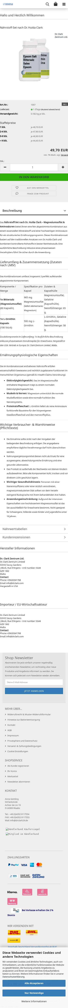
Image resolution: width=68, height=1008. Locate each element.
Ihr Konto (12, 771)
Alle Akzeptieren (34, 983)
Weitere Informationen (34, 1001)
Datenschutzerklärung (13, 976)
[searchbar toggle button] (47, 4)
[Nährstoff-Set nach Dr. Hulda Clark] (34, 56)
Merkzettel (12, 776)
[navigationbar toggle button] (64, 4)
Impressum (13, 735)
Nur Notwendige (34, 992)
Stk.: (2, 161)
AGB (9, 730)
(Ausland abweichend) (50, 109)
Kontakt (11, 724)
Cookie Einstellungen (17, 751)
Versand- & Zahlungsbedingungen (24, 746)
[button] (5, 167)
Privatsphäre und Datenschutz (22, 740)
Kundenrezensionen (16, 537)
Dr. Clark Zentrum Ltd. (61, 35)
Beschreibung (12, 211)
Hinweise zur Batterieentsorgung (23, 719)
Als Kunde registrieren (18, 765)
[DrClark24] (6, 4)
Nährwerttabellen (14, 529)
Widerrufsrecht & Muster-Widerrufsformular (29, 714)
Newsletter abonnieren (18, 781)
